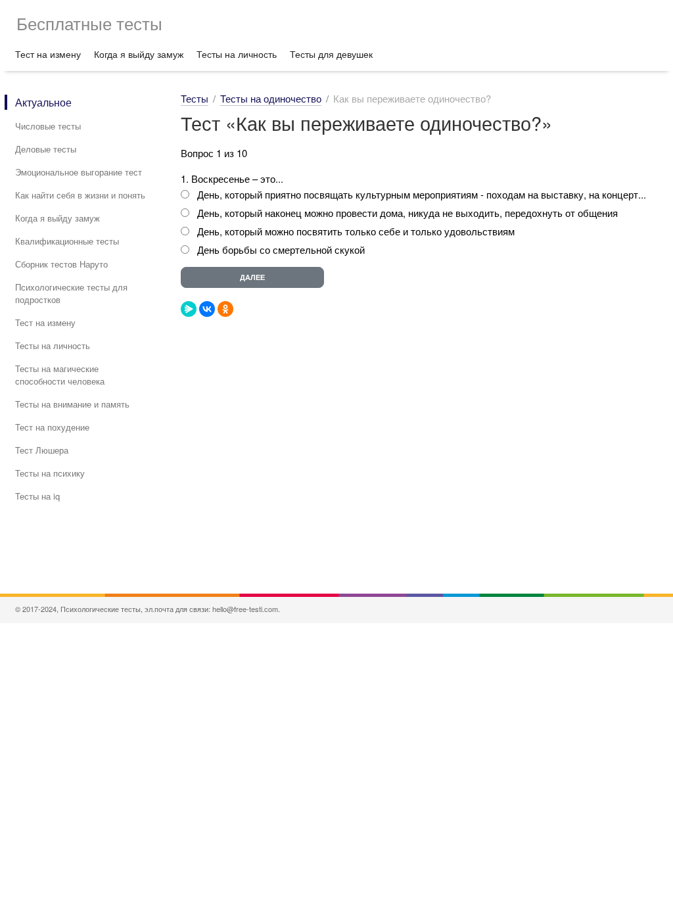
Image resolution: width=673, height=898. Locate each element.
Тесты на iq (37, 496)
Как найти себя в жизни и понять (80, 195)
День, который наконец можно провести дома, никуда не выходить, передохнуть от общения (407, 213)
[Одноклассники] (225, 309)
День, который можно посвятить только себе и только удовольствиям (356, 231)
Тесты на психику (50, 473)
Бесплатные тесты (89, 23)
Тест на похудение (52, 427)
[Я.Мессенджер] (189, 309)
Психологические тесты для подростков (71, 293)
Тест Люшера (41, 450)
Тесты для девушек (331, 53)
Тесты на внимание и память (72, 404)
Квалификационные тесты (67, 241)
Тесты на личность (237, 53)
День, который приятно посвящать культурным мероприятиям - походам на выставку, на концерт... (421, 194)
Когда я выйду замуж (138, 53)
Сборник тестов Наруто (61, 264)
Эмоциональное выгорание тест (78, 172)
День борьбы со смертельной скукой (281, 249)
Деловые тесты (45, 149)
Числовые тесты (48, 126)
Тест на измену (48, 53)
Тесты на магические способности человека (59, 374)
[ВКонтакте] (207, 309)
